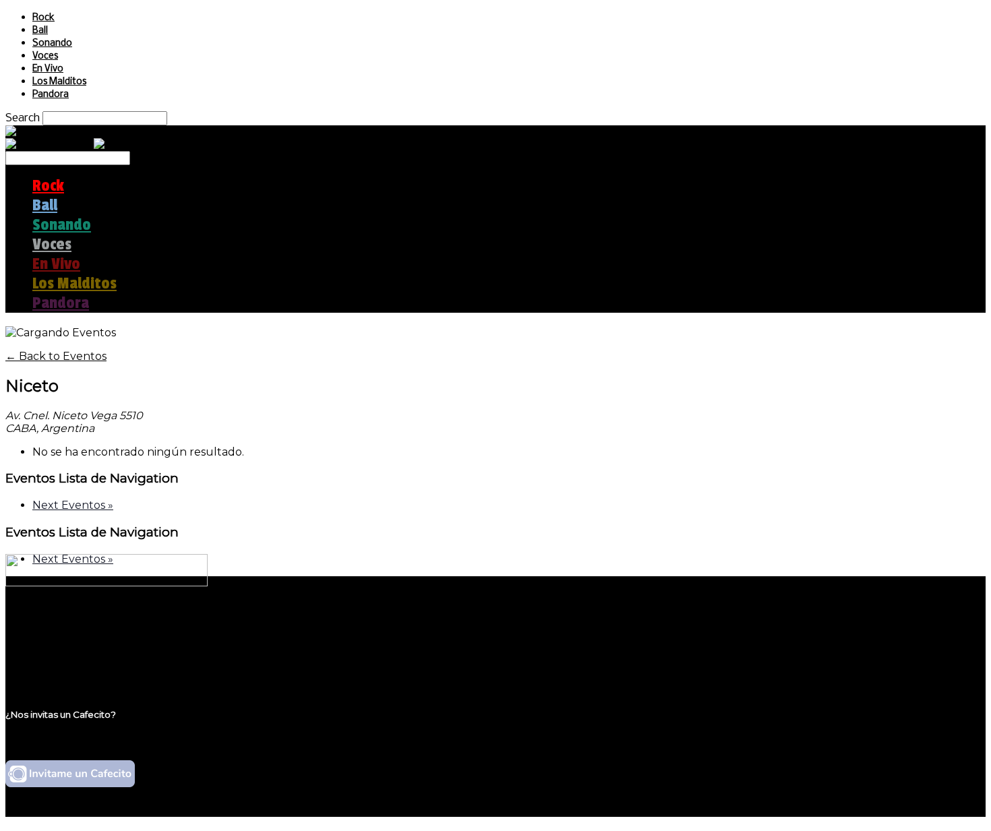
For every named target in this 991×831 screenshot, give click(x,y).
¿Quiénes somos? (78, 625)
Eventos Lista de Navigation (92, 478)
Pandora (50, 95)
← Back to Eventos (56, 356)
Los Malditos (59, 82)
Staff (45, 651)
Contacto (57, 664)
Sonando (52, 43)
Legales (52, 638)
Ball (40, 31)
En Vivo (47, 69)
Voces (45, 56)
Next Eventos (72, 505)
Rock (43, 18)
